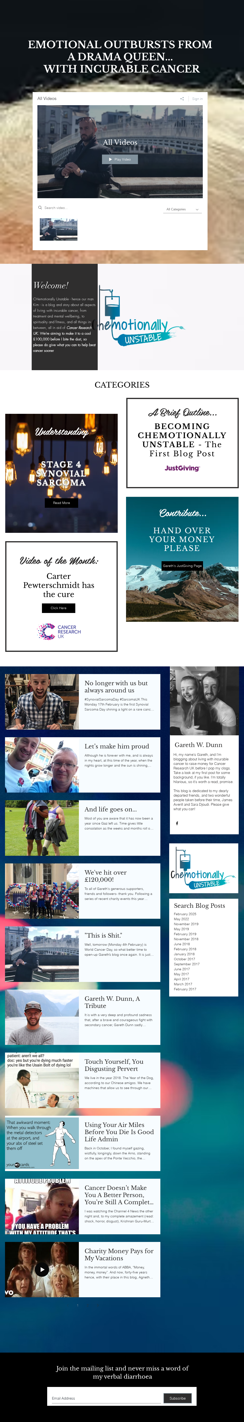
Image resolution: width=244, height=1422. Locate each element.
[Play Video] (59, 229)
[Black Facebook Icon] (177, 823)
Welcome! (51, 285)
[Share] (182, 99)
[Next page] (97, 1305)
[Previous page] (67, 1305)
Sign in (197, 99)
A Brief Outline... (182, 411)
